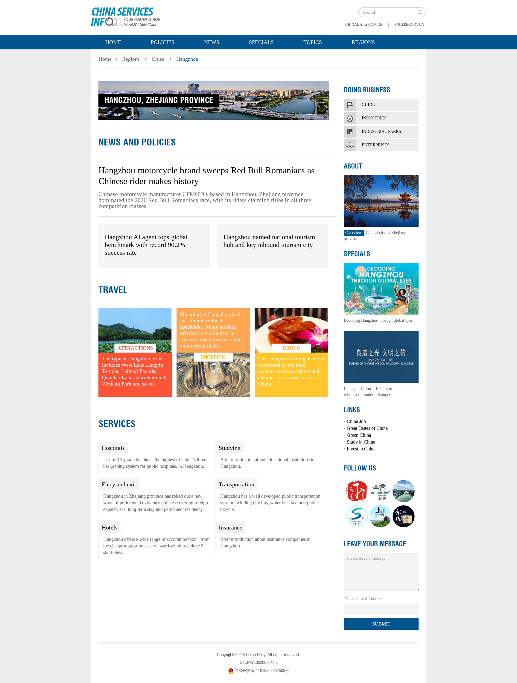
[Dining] (291, 330)
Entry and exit (119, 484)
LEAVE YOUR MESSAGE (375, 543)
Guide (368, 104)
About (353, 166)
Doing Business (367, 89)
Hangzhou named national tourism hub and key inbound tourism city (269, 240)
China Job (356, 421)
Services (117, 424)
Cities (158, 59)
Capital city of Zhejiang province (375, 235)
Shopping (213, 356)
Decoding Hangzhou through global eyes (378, 320)
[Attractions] (135, 330)
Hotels (110, 527)
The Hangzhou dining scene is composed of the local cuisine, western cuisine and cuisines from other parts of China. (291, 371)
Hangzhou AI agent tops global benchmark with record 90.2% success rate (146, 244)
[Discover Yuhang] (404, 516)
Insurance (230, 527)
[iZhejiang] (357, 491)
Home (113, 42)
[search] (420, 12)
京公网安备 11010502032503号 (262, 670)
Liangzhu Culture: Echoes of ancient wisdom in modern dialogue (375, 391)
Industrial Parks (381, 131)
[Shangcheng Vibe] (380, 516)
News (211, 42)
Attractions (135, 347)
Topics (312, 42)
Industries (374, 118)
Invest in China (361, 448)
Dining (291, 347)
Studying (230, 447)
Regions (363, 42)
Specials (261, 42)
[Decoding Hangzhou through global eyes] (381, 288)
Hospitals (113, 447)
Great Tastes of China (367, 428)
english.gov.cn (409, 24)
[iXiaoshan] (357, 516)
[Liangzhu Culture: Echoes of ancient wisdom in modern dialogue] (381, 356)
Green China (359, 435)
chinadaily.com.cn (364, 24)
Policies (162, 42)
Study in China (361, 441)
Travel (112, 290)
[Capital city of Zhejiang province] (381, 200)
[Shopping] (213, 374)
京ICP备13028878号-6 (258, 662)
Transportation (236, 484)
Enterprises (376, 145)
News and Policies (137, 142)
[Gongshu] (404, 491)
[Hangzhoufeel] (380, 491)
